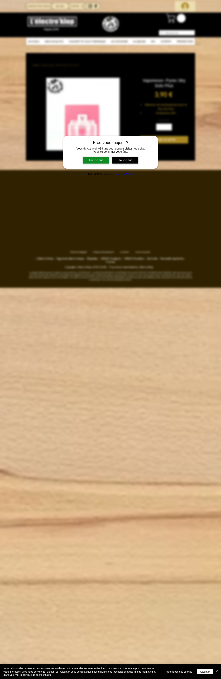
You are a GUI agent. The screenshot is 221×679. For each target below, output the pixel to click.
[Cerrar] (217, 671)
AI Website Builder (124, 174)
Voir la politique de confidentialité (33, 674)
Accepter (205, 671)
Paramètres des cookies (179, 671)
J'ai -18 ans (125, 160)
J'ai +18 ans (96, 160)
